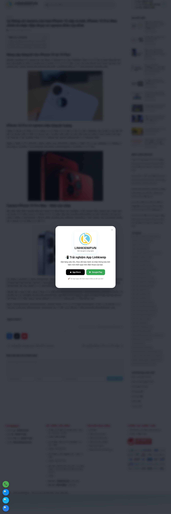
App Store (76, 272)
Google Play (97, 272)
